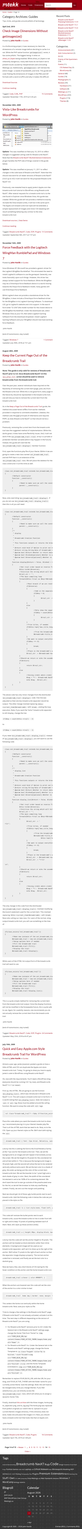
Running (71, 1474)
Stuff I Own (8, 1478)
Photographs (63, 79)
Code (30, 5)
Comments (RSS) (73, 1526)
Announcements (64, 50)
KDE (23, 1469)
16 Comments (47, 1435)
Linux (37, 1469)
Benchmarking (12, 1464)
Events (60, 64)
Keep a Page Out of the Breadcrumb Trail (26, 406)
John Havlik (15, 40)
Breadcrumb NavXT (17, 232)
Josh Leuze (8, 1495)
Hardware (64, 86)
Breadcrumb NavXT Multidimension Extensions (32, 158)
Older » (27, 1451)
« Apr (29, 1522)
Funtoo (9, 1469)
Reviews (61, 83)
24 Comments (47, 1033)
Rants (66, 1474)
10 (34, 1447)
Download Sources (9, 82)
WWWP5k (22, 1482)
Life (32, 1469)
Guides (25, 40)
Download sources (9, 220)
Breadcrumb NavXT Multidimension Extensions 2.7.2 (66, 33)
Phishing (18, 1474)
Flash (75, 1464)
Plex (30, 1474)
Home (23, 5)
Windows (56, 1478)
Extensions (39, 5)
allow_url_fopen (8, 58)
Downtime (67, 1464)
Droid (71, 1464)
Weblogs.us (62, 92)
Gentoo (15, 1469)
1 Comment (48, 340)
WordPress (62, 95)
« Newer (20, 1447)
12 (40, 1447)
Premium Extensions (51, 1473)
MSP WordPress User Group (15, 1498)
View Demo (23, 220)
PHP (20, 94)
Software (63, 89)
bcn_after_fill (9, 377)
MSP (72, 1469)
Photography (25, 1474)
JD (5, 1492)
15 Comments (47, 94)
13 (43, 1447)
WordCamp (64, 70)
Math (50, 1469)
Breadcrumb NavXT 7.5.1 (68, 25)
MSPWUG (5, 1474)
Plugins (38, 232)
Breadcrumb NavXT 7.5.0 (68, 28)
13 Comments (47, 232)
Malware (44, 1469)
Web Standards (46, 1478)
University (24, 1478)
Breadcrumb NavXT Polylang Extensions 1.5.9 (68, 21)
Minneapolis (57, 1469)
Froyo (4, 1469)
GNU (20, 1469)
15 (49, 1447)
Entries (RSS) (60, 1526)
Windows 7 (13, 340)
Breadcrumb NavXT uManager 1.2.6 (66, 39)
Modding (66, 1469)
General (61, 73)
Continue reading (9, 88)
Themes (63, 101)
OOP (32, 232)
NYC (10, 1474)
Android (4, 1464)
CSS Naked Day (66, 67)
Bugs (47, 1464)
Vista (29, 1478)
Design (61, 1465)
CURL (16, 94)
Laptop (28, 1469)
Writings (16, 1482)
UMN (19, 1478)
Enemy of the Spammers (67, 59)
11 (37, 1447)
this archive (21, 1402)
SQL (76, 1474)
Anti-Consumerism (65, 53)
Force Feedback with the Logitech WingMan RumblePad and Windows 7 (26, 253)
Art (59, 56)
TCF (16, 1478)
